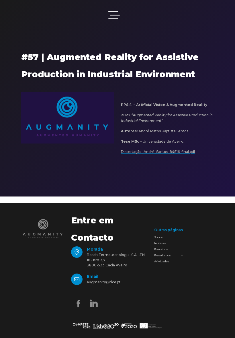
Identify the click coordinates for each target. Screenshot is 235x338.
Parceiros (161, 249)
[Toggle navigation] (114, 15)
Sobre (158, 237)
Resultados (162, 255)
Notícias (160, 243)
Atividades (161, 261)
